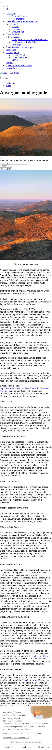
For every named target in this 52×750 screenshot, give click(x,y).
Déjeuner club (18, 32)
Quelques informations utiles (19, 65)
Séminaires (11, 50)
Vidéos (15, 60)
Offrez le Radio (13, 34)
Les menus (16, 29)
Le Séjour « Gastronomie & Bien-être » (30, 39)
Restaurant (10, 83)
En (7, 8)
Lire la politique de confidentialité (16, 738)
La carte (15, 26)
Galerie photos (12, 52)
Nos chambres (18, 19)
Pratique (9, 63)
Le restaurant (12, 24)
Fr (7, 6)
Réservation (11, 68)
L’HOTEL (11, 13)
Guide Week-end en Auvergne (20, 47)
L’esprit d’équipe (19, 55)
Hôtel (8, 85)
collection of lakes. (41, 656)
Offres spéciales (13, 37)
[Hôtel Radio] (9, 73)
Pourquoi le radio (19, 16)
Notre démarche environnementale (21, 21)
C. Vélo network (29, 680)
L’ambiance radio (19, 57)
